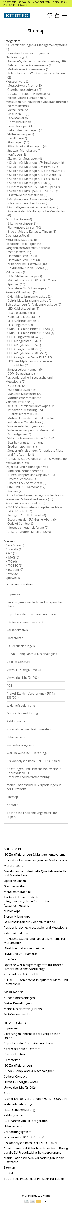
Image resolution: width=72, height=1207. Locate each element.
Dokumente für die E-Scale (27, 268)
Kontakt (12, 805)
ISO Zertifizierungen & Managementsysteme (34, 855)
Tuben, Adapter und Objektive (31, 475)
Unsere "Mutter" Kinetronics (29, 532)
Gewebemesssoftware (24, 90)
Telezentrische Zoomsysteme (29, 65)
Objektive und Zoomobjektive (28, 467)
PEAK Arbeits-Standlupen (27, 146)
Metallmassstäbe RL (22, 240)
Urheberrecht (16, 737)
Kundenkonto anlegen (19, 998)
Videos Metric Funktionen (27, 98)
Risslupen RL (18, 114)
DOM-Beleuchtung (22, 373)
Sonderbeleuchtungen (25, 369)
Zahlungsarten (17, 721)
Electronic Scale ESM (23, 260)
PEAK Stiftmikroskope (24, 276)
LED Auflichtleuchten (23, 321)
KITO (11, 561)
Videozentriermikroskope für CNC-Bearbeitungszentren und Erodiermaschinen (31, 442)
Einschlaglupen (20, 126)
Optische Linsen (19, 219)
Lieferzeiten (15, 638)
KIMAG (12, 557)
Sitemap (12, 797)
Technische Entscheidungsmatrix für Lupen (32, 815)
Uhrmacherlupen (21, 122)
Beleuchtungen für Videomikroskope (33, 304)
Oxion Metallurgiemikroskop (29, 296)
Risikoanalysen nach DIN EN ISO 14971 (33, 761)
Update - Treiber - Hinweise (28, 94)
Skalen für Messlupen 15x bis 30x (34, 179)
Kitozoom (14, 570)
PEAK (12, 574)
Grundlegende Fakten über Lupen (34, 207)
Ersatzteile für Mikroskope (28, 288)
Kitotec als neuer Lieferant (27, 528)
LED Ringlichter (20, 325)
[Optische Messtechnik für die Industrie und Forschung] (17, 15)
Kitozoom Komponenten (27, 471)
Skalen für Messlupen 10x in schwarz (37, 171)
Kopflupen (16, 154)
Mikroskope (16, 272)
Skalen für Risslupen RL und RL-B (34, 191)
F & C (11, 553)
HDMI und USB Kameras (25, 487)
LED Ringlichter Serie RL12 (30, 357)
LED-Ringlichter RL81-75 (28, 353)
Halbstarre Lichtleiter (24, 317)
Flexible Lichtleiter (22, 313)
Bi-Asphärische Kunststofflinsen (31, 231)
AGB (10, 685)
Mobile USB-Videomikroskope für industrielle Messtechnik (30, 420)
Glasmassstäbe (18, 236)
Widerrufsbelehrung (21, 705)
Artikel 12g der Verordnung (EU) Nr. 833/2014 (31, 695)
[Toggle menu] (64, 15)
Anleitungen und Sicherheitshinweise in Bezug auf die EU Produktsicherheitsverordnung (34, 773)
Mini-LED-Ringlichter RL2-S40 (31, 333)
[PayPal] (38, 1201)
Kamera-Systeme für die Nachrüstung (36, 61)
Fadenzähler (18, 118)
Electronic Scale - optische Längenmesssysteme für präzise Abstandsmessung (28, 248)
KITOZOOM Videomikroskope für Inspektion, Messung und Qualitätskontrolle (30, 410)
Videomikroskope (20, 402)
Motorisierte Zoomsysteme (28, 69)
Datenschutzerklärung (22, 713)
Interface (14, 491)
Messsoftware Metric (25, 86)
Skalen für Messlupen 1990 (30, 183)
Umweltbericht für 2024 (23, 678)
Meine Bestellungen (18, 1003)
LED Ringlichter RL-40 (26, 337)
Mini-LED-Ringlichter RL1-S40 (31, 329)
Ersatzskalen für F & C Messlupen (34, 187)
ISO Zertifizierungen (21, 646)
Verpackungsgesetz (20, 745)
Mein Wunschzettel (17, 1014)
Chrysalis (14, 549)
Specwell (14, 578)
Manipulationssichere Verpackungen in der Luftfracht (34, 787)
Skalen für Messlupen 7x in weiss (34, 167)
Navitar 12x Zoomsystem (26, 483)
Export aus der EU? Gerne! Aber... (32, 519)
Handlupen (17, 138)
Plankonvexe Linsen (24, 227)
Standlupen (18, 142)
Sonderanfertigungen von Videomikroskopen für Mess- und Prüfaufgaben (30, 430)
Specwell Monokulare (24, 150)
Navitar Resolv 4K (21, 479)
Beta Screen (16, 545)
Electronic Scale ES (22, 256)
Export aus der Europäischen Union (31, 614)
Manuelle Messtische (24, 394)
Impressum (14, 594)
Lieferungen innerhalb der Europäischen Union (35, 604)
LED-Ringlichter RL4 (25, 341)
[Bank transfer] (32, 1201)
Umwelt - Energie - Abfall (24, 670)
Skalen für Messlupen (24, 158)
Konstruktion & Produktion (26, 503)
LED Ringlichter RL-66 (26, 349)
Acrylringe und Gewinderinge (31, 199)
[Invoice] (26, 1201)
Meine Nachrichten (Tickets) (23, 1009)
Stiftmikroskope (20, 134)
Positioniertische (22, 390)
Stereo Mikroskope (21, 292)
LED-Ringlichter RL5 (25, 345)
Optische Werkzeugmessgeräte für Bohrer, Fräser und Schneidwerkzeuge (36, 497)
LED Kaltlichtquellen (23, 309)
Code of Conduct (21, 523)
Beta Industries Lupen (24, 130)
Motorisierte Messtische (26, 398)
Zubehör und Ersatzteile (27, 264)
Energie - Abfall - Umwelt (26, 515)
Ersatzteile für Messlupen (27, 195)
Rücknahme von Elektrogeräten (29, 729)
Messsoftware (18, 81)
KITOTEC (14, 566)
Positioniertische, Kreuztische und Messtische (35, 928)
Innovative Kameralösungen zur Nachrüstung (28, 55)
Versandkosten (17, 630)
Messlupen (18, 110)
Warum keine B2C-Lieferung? (27, 753)
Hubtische (16, 386)
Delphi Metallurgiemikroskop (29, 300)
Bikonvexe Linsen (22, 223)
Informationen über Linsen (28, 203)
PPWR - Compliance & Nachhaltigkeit (32, 654)
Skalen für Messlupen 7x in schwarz (37, 163)
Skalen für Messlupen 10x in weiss (36, 175)
